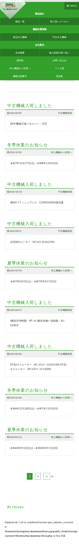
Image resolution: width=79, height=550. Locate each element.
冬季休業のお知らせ (27, 144)
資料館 (19, 60)
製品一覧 (20, 21)
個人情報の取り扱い (59, 52)
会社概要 (20, 52)
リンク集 (59, 68)
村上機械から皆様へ (20, 68)
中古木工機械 (59, 37)
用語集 (59, 76)
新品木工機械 (20, 37)
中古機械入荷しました (29, 105)
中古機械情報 (65, 113)
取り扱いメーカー (59, 21)
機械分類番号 (20, 76)
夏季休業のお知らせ (27, 263)
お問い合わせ (59, 60)
